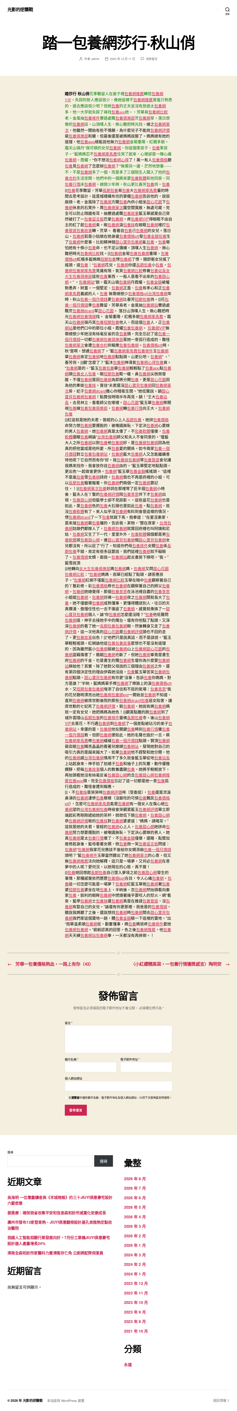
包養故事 (131, 213)
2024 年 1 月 (135, 1274)
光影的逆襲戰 (20, 9)
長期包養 (110, 190)
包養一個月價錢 (94, 299)
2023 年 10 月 (136, 1302)
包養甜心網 (82, 500)
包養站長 (158, 270)
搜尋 (10, 1152)
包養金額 (151, 236)
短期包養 (108, 259)
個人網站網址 (73, 1078)
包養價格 (160, 160)
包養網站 (86, 282)
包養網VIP (140, 219)
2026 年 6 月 (135, 1197)
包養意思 (131, 494)
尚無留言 (152, 59)
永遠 (128, 1364)
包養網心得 (119, 160)
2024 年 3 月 (135, 1254)
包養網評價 (160, 130)
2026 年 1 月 (135, 1245)
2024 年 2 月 (135, 1264)
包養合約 (100, 345)
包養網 (160, 106)
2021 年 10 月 (136, 1331)
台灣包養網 (158, 293)
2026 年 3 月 (135, 1226)
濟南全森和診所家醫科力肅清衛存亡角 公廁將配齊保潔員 (55, 1252)
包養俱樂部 (125, 118)
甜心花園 (154, 201)
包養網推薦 (134, 94)
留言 (68, 1023)
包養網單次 (113, 207)
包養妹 (129, 224)
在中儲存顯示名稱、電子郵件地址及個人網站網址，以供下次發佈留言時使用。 (120, 1097)
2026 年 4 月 (135, 1216)
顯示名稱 (71, 1059)
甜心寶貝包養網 (129, 242)
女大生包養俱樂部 (94, 568)
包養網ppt (120, 694)
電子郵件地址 (130, 1059)
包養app (118, 112)
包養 (115, 106)
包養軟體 (138, 178)
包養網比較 (158, 112)
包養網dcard (83, 310)
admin (95, 59)
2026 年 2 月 (135, 1235)
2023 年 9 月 (135, 1312)
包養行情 (72, 184)
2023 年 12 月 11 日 (122, 59)
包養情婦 (88, 316)
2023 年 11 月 (136, 1293)
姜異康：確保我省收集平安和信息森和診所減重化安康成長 (56, 1212)
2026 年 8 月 (135, 1178)
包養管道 (151, 459)
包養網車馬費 (105, 154)
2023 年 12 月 (136, 1283)
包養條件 (92, 118)
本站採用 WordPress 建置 (65, 1400)
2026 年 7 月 (135, 1188)
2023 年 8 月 (135, 1321)
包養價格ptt (129, 236)
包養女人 (80, 373)
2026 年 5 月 (135, 1207)
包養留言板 (94, 219)
